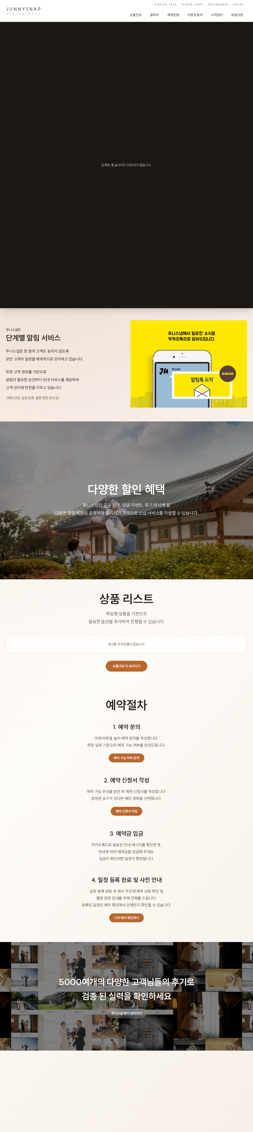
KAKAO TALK (166, 4)
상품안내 (136, 15)
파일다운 (237, 15)
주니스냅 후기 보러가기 (126, 1013)
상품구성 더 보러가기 (126, 666)
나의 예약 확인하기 (126, 918)
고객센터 (217, 15)
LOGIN (237, 4)
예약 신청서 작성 (127, 811)
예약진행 (173, 15)
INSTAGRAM (218, 4)
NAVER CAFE (192, 4)
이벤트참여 (195, 15)
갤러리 (154, 15)
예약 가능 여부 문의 (126, 758)
